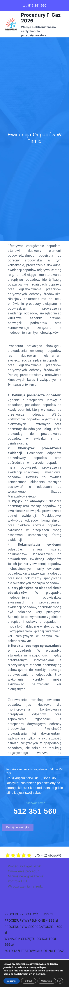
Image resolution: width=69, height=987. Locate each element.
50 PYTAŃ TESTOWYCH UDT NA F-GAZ (34, 951)
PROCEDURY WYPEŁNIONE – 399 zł (31, 920)
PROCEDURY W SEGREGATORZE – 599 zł (33, 929)
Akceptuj (11, 980)
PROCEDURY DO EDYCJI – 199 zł (28, 914)
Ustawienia (46, 980)
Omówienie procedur (23, 871)
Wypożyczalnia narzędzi (25, 886)
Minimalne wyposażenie (25, 876)
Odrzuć (28, 980)
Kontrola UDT (17, 881)
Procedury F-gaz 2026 (24, 866)
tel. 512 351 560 (34, 5)
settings (40, 974)
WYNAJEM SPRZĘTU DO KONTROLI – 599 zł (32, 941)
